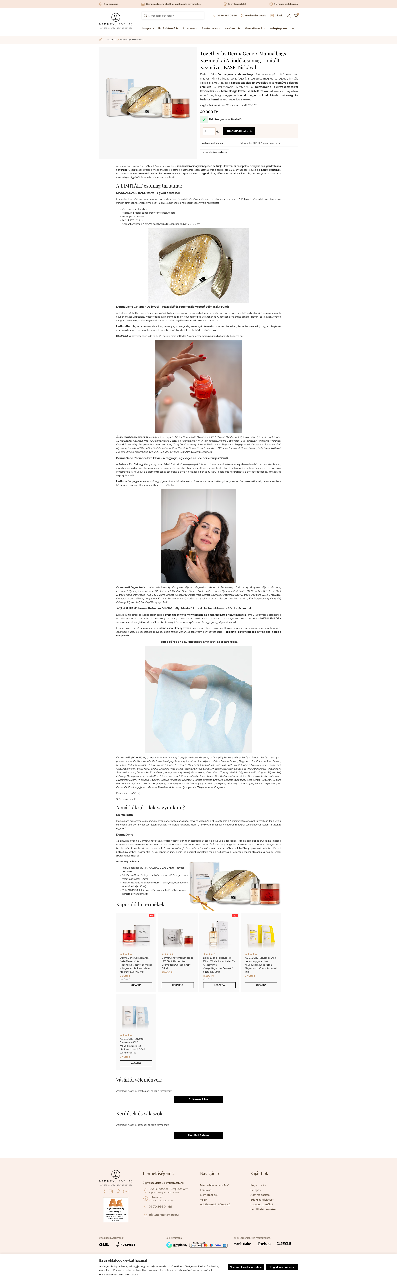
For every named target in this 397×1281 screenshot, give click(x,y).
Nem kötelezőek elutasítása (246, 1267)
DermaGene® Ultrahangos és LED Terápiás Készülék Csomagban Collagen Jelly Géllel (177, 963)
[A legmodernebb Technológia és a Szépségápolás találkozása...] (101, 39)
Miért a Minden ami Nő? (214, 1185)
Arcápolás (190, 28)
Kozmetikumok (255, 28)
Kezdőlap (206, 1190)
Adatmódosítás (260, 1195)
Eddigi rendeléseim (262, 1199)
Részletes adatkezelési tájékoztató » (118, 1274)
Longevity (148, 28)
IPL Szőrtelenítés (168, 28)
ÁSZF (203, 1199)
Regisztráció (258, 1185)
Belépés (255, 1190)
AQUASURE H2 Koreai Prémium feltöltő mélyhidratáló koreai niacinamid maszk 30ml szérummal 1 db (132, 1045)
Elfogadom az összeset (282, 1267)
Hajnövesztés (232, 28)
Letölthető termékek (263, 1209)
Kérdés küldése (198, 1135)
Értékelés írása (198, 1099)
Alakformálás (211, 28)
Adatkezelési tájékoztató (215, 1204)
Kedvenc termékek (261, 1204)
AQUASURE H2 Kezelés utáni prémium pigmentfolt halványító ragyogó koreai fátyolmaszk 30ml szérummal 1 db (261, 964)
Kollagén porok (278, 28)
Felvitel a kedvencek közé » (214, 151)
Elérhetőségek (209, 1195)
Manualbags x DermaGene (132, 39)
